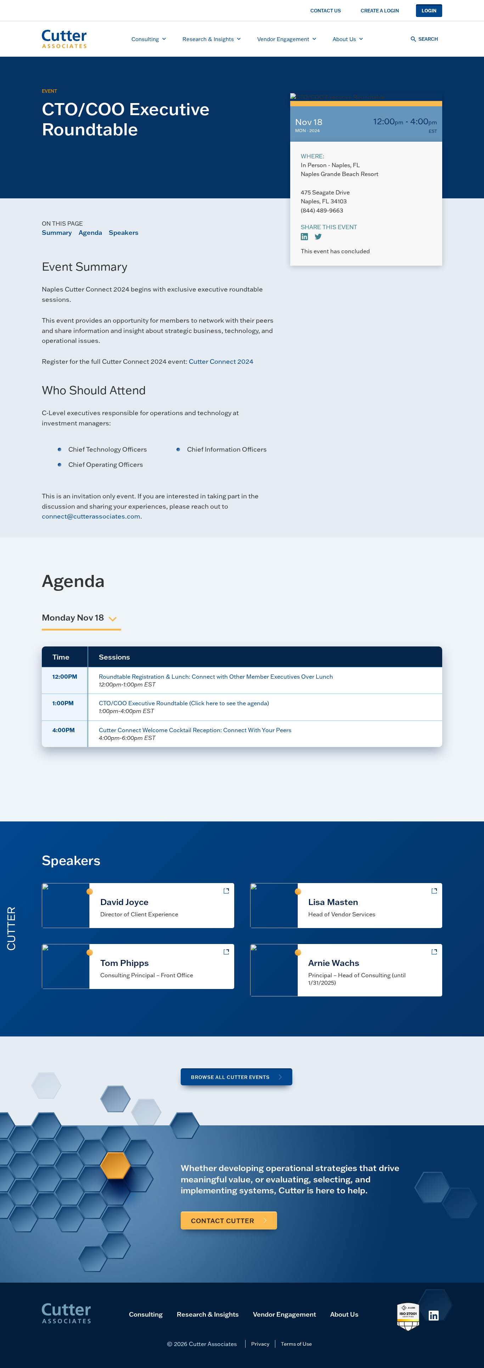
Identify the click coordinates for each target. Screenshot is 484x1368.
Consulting (146, 1314)
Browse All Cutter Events (230, 1077)
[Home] (64, 39)
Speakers (124, 232)
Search (428, 39)
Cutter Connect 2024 (221, 361)
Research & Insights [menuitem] (208, 39)
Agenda (90, 232)
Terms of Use (296, 1343)
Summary (57, 232)
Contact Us (325, 10)
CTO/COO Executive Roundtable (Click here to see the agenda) (184, 703)
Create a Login (380, 10)
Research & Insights (208, 1314)
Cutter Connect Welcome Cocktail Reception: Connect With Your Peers (195, 730)
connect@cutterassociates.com (91, 516)
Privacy (260, 1343)
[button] (73, 618)
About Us (344, 1314)
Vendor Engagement (284, 1314)
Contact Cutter (222, 1220)
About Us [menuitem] (344, 39)
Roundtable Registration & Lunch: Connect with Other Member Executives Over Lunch (216, 676)
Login (429, 10)
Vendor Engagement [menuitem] (283, 39)
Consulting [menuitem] (145, 39)
